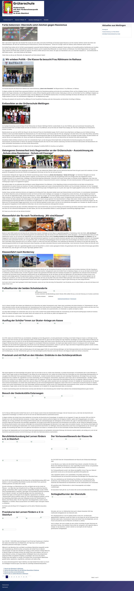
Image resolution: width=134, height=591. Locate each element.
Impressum (73, 298)
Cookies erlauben (41, 296)
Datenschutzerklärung (63, 298)
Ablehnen (50, 296)
